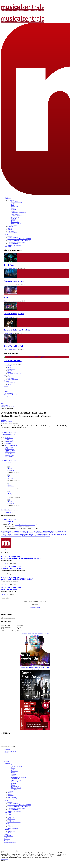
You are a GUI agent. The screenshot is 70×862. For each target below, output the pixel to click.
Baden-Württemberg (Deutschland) (17, 531)
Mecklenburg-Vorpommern (18, 212)
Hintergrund (7, 365)
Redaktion (3, 420)
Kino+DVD (11, 378)
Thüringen (14, 225)
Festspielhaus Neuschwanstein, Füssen (25, 525)
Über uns (6, 391)
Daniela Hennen (8, 317)
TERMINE (9, 512)
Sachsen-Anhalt (15, 222)
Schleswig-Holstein (16, 223)
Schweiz (10, 228)
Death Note (9, 265)
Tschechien (11, 231)
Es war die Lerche (12, 567)
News (9, 372)
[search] (17, 851)
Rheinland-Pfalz (15, 217)
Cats (6, 297)
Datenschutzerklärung (10, 751)
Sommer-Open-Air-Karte (14, 245)
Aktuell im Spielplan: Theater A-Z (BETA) (19, 240)
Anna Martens (9, 456)
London (10, 229)
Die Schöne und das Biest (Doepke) (40, 536)
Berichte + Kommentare (14, 373)
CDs (9, 376)
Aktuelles (6, 197)
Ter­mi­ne (10, 432)
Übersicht (6, 381)
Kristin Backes (9, 441)
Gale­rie (6, 432)
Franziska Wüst (9, 455)
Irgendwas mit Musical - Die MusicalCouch (20, 557)
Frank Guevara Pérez (10, 268)
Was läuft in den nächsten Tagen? (17, 242)
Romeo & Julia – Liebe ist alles (17, 330)
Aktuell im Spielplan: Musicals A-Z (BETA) (19, 239)
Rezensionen (7, 246)
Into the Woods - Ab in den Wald (17, 578)
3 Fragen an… (11, 369)
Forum (6, 386)
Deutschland (11, 200)
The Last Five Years (13, 360)
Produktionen (7, 198)
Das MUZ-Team (8, 393)
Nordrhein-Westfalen (16, 215)
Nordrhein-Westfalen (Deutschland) (17, 534)
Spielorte (15, 432)
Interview (10, 367)
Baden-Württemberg (16, 202)
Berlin (12, 205)
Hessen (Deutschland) (47, 532)
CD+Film (6, 375)
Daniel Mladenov (10, 443)
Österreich (10, 226)
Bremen (13, 208)
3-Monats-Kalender (13, 243)
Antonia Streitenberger (11, 445)
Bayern (13, 203)
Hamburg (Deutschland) (21, 532)
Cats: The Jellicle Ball (13, 346)
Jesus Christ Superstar (14, 281)
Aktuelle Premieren (13, 237)
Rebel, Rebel (11, 588)
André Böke (7, 364)
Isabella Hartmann (10, 450)
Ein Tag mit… (11, 370)
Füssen (47, 534)
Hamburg (13, 209)
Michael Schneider (10, 452)
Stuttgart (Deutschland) (39, 534)
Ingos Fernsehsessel (13, 379)
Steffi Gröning (9, 439)
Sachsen (13, 220)
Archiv (2, 531)
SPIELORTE (9, 521)
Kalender (6, 234)
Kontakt (6, 396)
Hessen (13, 211)
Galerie (6, 531)
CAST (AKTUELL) (9, 434)
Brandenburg (14, 206)
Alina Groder (8, 453)
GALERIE (9, 462)
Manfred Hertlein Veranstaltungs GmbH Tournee (17, 536)
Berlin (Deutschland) (44, 531)
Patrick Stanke (9, 438)
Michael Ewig (9, 447)
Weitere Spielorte (12, 232)
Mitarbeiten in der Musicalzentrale (13, 394)
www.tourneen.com (35, 607)
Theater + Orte (11, 384)
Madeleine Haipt (9, 449)
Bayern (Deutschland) (33, 531)
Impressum (7, 749)
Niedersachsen (15, 214)
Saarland (13, 219)
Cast (2, 432)
